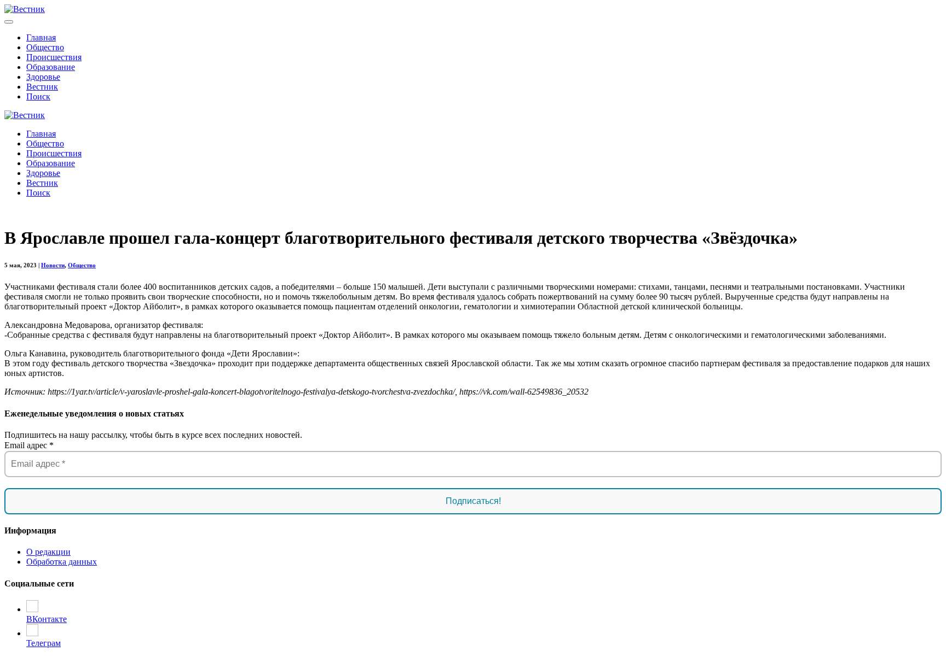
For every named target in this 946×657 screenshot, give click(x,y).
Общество (45, 47)
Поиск (38, 96)
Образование (50, 67)
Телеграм (43, 643)
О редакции (48, 551)
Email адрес (29, 445)
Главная (41, 37)
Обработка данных (61, 561)
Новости (53, 265)
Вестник (42, 86)
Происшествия (54, 57)
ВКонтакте (46, 619)
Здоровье (43, 76)
